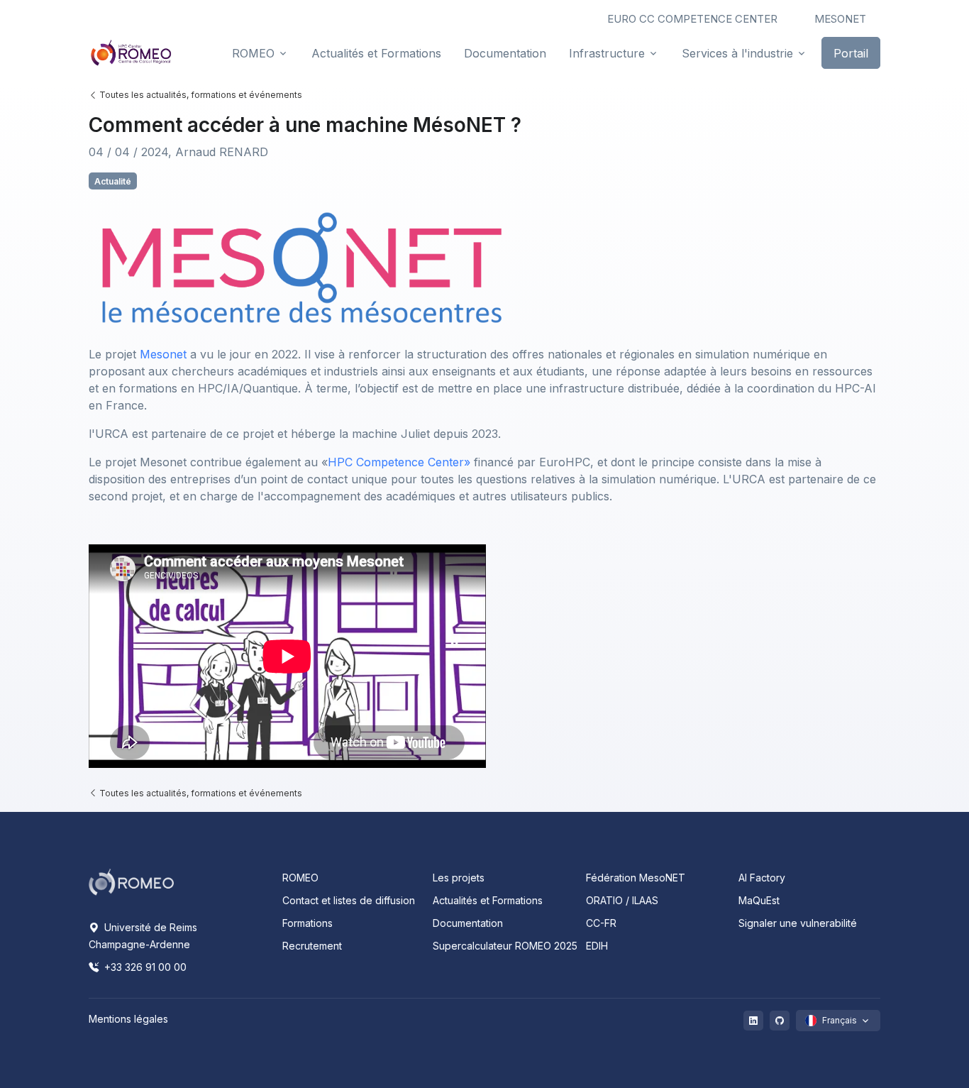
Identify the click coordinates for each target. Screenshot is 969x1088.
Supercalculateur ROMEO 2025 (505, 946)
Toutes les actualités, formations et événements (199, 94)
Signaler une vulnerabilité (797, 923)
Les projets (458, 878)
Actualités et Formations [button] (376, 53)
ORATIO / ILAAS (622, 900)
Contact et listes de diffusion (348, 900)
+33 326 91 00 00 (144, 967)
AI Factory (761, 878)
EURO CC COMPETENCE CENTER (692, 19)
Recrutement (312, 946)
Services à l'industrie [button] (737, 53)
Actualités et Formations (488, 900)
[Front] (131, 52)
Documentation (468, 923)
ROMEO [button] (253, 53)
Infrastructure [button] (607, 53)
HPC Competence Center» (399, 462)
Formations (307, 923)
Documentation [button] (505, 53)
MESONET (840, 19)
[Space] (131, 881)
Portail (851, 53)
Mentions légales (128, 1019)
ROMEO (300, 878)
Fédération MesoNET (635, 878)
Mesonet (165, 354)
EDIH (597, 946)
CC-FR (601, 923)
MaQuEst (759, 900)
